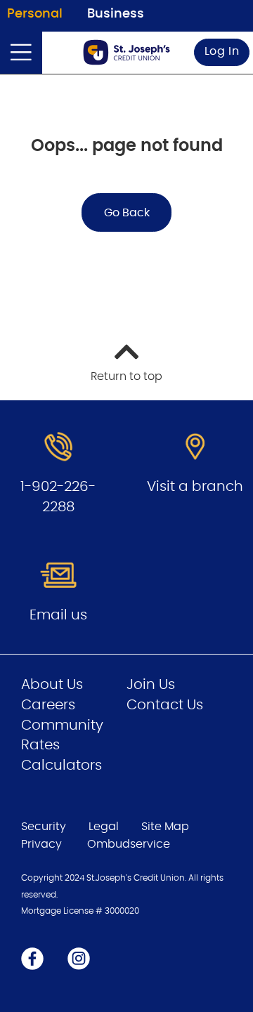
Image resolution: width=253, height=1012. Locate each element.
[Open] (21, 53)
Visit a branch (195, 487)
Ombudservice (130, 844)
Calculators (61, 765)
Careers (48, 705)
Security (43, 826)
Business (115, 14)
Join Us (150, 685)
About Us (52, 685)
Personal (35, 14)
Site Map (165, 826)
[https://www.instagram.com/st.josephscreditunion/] (78, 958)
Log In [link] (222, 51)
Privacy (41, 844)
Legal (104, 826)
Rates (40, 745)
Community (62, 725)
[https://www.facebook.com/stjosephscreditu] (32, 958)
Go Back (127, 212)
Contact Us (164, 705)
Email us (58, 615)
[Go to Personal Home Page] (126, 52)
